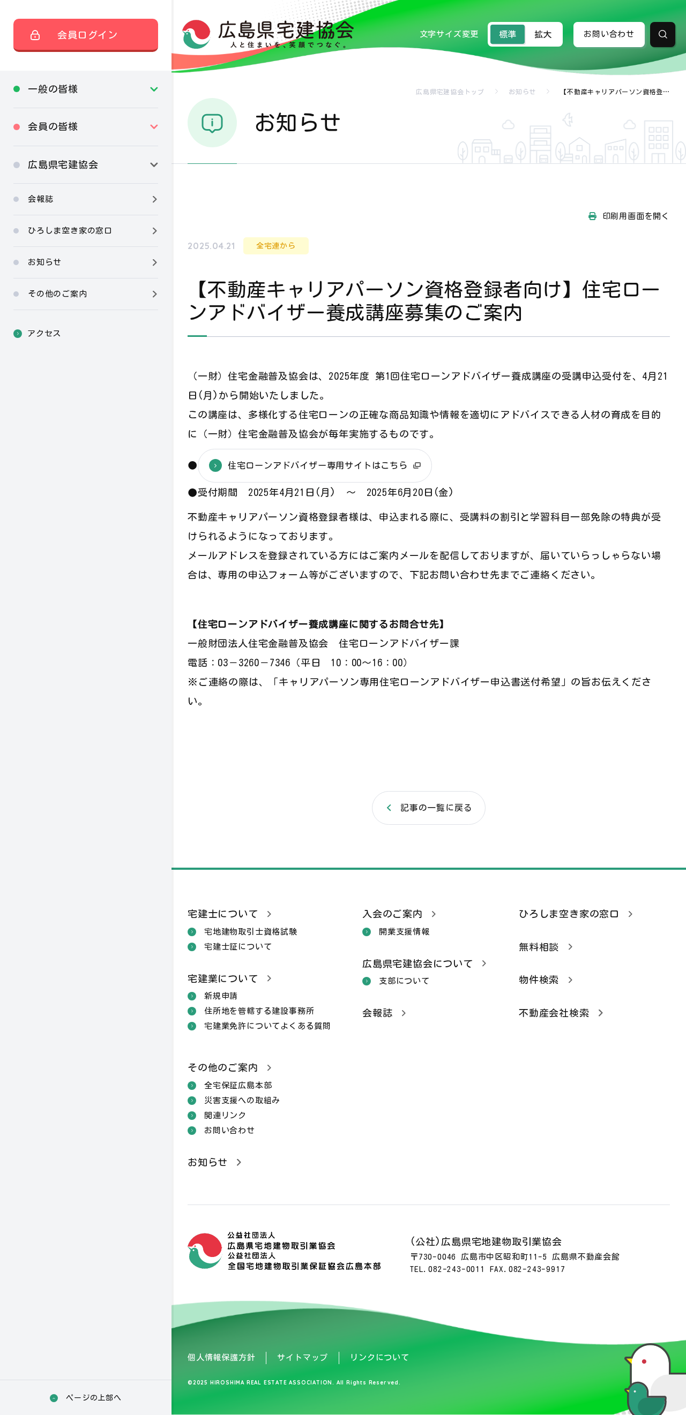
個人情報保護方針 (221, 1357)
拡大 (542, 34)
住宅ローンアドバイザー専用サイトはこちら (318, 465)
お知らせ (522, 91)
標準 (507, 34)
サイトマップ (302, 1357)
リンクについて (379, 1357)
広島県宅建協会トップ (450, 91)
